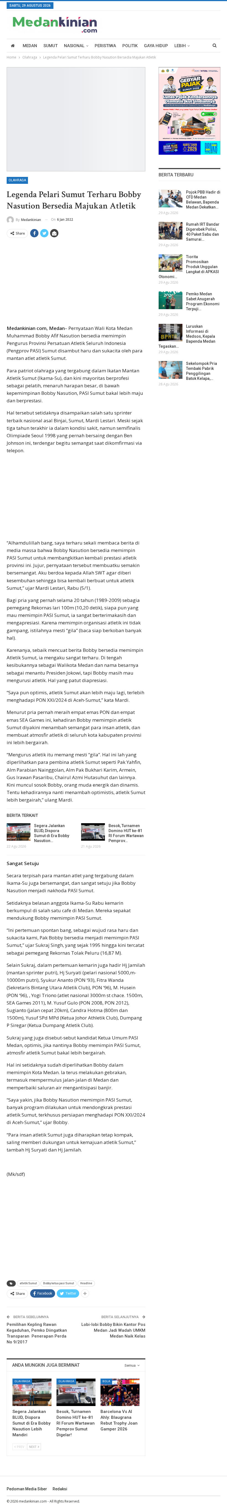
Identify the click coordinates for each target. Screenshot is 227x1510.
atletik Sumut (28, 1283)
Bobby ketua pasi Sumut (58, 1283)
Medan (30, 45)
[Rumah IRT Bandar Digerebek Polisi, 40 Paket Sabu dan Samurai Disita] (170, 231)
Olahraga (17, 180)
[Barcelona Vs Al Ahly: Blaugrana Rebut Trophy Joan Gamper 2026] (120, 1392)
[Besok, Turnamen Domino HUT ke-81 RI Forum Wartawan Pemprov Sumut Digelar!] (93, 832)
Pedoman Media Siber (27, 1489)
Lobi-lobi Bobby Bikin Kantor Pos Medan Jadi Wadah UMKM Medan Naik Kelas (113, 1330)
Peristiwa (105, 45)
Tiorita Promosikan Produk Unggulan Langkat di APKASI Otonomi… (189, 267)
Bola (106, 1381)
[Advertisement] (76, 283)
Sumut (50, 45)
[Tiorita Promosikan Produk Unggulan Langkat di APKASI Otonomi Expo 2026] (170, 263)
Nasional (74, 45)
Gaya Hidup (156, 45)
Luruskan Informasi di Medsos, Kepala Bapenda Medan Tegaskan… (187, 336)
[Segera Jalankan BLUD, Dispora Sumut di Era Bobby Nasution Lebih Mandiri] (18, 832)
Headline (86, 1283)
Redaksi (60, 1489)
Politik (130, 45)
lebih (180, 45)
